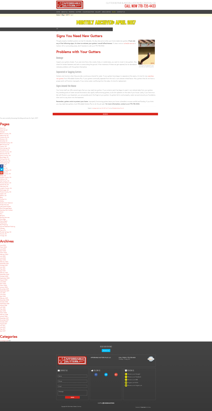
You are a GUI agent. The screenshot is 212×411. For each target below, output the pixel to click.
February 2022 (4, 262)
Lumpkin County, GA (6, 188)
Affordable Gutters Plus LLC (118, 108)
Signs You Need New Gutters (79, 35)
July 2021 (2, 267)
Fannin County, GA (5, 155)
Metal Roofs (3, 223)
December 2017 (4, 318)
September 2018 (4, 303)
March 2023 (3, 252)
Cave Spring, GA (4, 163)
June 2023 (3, 249)
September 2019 (4, 291)
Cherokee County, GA (6, 143)
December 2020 (4, 274)
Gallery (98, 12)
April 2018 (3, 311)
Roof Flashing (4, 225)
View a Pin (3, 230)
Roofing (71, 12)
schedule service (129, 43)
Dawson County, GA (6, 152)
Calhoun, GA (3, 179)
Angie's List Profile (133, 382)
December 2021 (4, 263)
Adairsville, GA (4, 135)
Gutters (78, 12)
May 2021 (2, 269)
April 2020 (3, 283)
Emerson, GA (3, 139)
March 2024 (3, 247)
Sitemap (2, 228)
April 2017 (3, 331)
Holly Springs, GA (5, 148)
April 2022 (3, 260)
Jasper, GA (3, 194)
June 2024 (3, 245)
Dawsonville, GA (4, 153)
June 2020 (3, 282)
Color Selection (88, 12)
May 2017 (2, 329)
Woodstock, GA (4, 150)
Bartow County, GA (5, 133)
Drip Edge (3, 219)
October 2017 (4, 322)
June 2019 (3, 294)
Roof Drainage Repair (6, 208)
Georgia (2, 132)
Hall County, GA (4, 181)
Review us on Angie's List (135, 385)
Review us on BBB (133, 380)
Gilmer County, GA (5, 174)
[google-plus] (1, 173)
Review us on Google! (134, 374)
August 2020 (3, 280)
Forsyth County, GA (5, 170)
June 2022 (3, 258)
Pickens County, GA (5, 192)
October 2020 (4, 276)
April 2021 (3, 271)
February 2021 (4, 273)
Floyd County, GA (5, 161)
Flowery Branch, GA (5, 183)
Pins (1, 214)
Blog (114, 12)
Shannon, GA (3, 168)
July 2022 (3, 256)
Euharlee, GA (3, 141)
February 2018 (4, 314)
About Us (64, 12)
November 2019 (4, 289)
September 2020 (4, 278)
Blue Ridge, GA (4, 157)
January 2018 (3, 316)
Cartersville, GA (4, 137)
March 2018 (3, 313)
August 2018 (3, 305)
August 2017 (3, 324)
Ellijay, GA (3, 175)
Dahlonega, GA (4, 190)
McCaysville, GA (4, 159)
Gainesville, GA (4, 184)
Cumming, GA (4, 172)
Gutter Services (4, 205)
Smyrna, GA (3, 234)
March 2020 (3, 285)
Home (58, 12)
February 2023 (4, 254)
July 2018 (2, 307)
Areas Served (106, 12)
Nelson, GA (3, 195)
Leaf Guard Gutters (5, 206)
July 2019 (2, 293)
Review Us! (106, 350)
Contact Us (121, 12)
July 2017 (2, 325)
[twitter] (1, 169)
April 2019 (3, 296)
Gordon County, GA (5, 177)
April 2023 (3, 251)
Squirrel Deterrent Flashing (7, 226)
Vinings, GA (3, 235)
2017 (67, 15)
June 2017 (3, 327)
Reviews (2, 215)
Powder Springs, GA (5, 232)
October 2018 (4, 302)
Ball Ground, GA (4, 144)
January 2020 (4, 287)
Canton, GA (3, 146)
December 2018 (4, 300)
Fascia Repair (3, 221)
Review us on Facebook (134, 377)
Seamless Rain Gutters (6, 210)
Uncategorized (95, 108)
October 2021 (4, 265)
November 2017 (4, 320)
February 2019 (4, 298)
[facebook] (1, 166)
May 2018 (2, 309)
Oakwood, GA (4, 186)
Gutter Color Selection (6, 203)
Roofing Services (4, 217)
